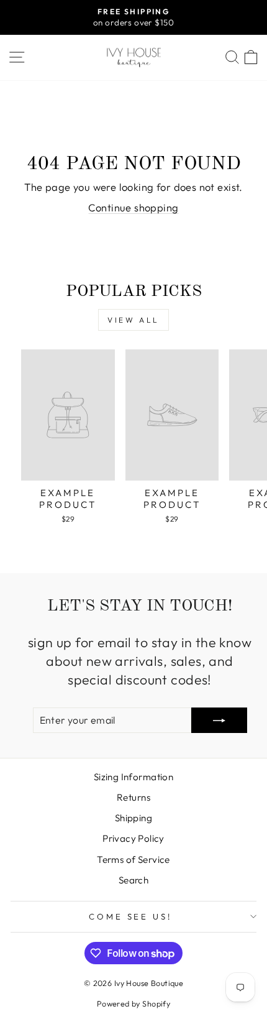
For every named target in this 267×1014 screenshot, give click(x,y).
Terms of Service (133, 859)
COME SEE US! (131, 916)
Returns (133, 797)
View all (133, 320)
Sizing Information (133, 777)
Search (133, 880)
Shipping (133, 818)
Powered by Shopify (133, 1003)
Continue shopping (133, 207)
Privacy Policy (133, 838)
